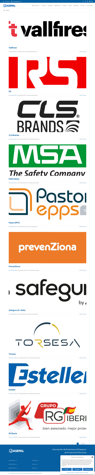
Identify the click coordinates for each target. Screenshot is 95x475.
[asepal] (9, 4)
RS (10, 91)
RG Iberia (13, 433)
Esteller (12, 389)
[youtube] (89, 1)
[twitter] (85, 1)
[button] (92, 457)
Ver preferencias (88, 469)
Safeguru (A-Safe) (17, 310)
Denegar (77, 469)
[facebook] (83, 1)
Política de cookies (70, 472)
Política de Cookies (37, 473)
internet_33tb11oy (14, 357)
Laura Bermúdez (13, 51)
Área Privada (89, 5)
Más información (82, 51)
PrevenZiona (14, 266)
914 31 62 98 (7, 1)
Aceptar (66, 469)
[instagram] (87, 1)
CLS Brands (14, 135)
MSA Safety (14, 179)
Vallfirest (13, 47)
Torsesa (12, 354)
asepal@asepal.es (17, 1)
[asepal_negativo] (16, 449)
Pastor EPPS (14, 222)
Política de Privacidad (79, 472)
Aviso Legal (86, 472)
